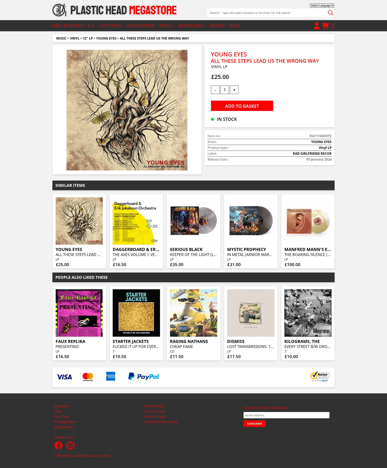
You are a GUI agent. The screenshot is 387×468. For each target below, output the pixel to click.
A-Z (91, 25)
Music (61, 38)
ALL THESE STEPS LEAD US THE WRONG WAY (154, 38)
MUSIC (166, 25)
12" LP (88, 38)
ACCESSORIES (140, 25)
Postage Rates (65, 422)
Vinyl (74, 38)
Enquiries (61, 406)
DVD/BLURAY (191, 25)
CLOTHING (111, 25)
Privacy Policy (154, 406)
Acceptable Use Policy (160, 422)
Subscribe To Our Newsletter (265, 407)
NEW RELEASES (67, 25)
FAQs (58, 411)
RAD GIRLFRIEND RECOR (312, 153)
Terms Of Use (154, 411)
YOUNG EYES (106, 38)
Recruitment (63, 427)
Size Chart (62, 416)
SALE (234, 25)
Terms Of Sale (154, 416)
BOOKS (217, 25)
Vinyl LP (325, 147)
